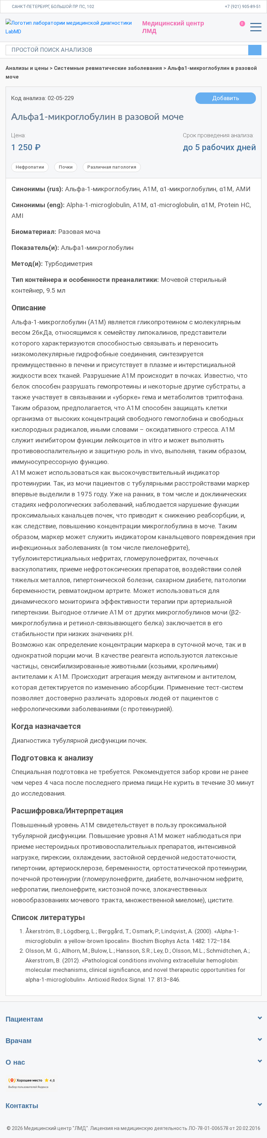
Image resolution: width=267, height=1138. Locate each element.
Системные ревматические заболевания (108, 68)
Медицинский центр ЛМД (173, 27)
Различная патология (111, 167)
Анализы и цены (27, 68)
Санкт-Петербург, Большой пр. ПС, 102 (53, 6)
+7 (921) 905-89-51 (243, 6)
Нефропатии (30, 167)
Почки (66, 167)
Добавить (225, 98)
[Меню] (255, 28)
